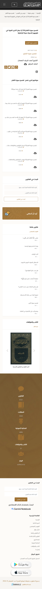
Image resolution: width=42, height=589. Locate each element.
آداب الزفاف (35, 254)
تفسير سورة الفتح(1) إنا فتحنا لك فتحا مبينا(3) (24, 89)
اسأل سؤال (37, 530)
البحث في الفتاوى (21, 199)
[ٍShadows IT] (16, 584)
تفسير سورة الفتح (9, 13)
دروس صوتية (31, 13)
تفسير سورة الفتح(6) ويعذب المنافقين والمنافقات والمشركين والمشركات (23, 159)
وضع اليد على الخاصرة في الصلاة (29, 311)
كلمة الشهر (37, 539)
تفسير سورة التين (33, 303)
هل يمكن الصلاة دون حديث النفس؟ (28, 286)
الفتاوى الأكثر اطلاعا (34, 536)
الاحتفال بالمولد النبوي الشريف (29, 262)
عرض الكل (36, 326)
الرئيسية (39, 13)
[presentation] (7, 350)
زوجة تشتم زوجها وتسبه (31, 246)
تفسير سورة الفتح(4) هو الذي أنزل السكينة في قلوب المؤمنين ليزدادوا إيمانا (22, 131)
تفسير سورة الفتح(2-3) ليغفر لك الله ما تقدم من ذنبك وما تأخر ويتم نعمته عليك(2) (20, 117)
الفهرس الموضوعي (33, 231)
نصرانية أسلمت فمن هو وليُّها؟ (29, 278)
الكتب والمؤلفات (35, 546)
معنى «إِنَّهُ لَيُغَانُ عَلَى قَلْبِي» (30, 238)
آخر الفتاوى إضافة (35, 533)
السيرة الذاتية (36, 523)
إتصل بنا (38, 549)
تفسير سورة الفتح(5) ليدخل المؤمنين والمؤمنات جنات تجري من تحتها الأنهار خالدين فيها (22, 145)
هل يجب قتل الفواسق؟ (31, 270)
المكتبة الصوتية (36, 543)
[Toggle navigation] (4, 4)
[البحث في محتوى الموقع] (14, 5)
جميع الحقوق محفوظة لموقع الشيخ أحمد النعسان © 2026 (21, 581)
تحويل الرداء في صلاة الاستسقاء (29, 295)
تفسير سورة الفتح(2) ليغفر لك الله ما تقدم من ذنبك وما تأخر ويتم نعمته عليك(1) (21, 103)
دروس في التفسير (21, 13)
